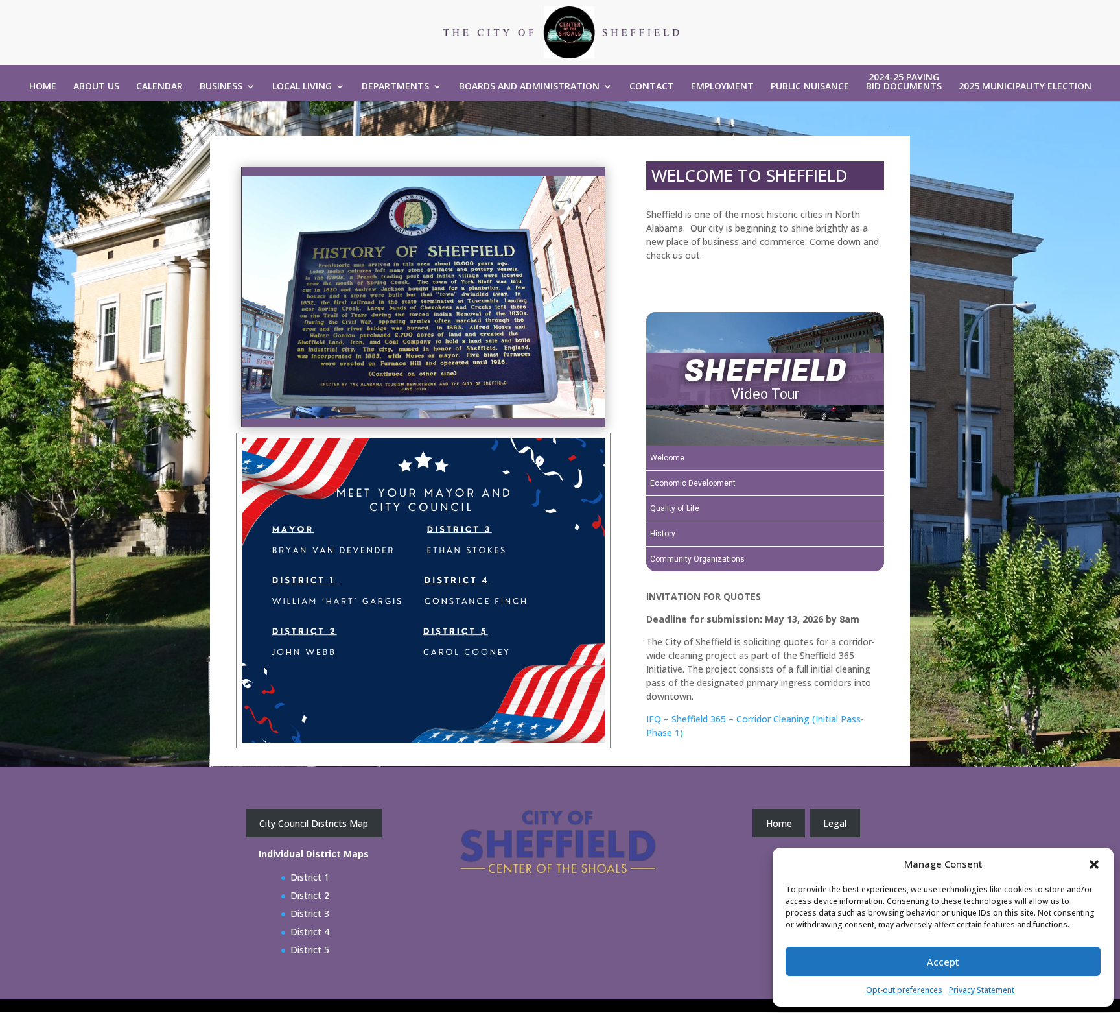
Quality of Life (674, 508)
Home (42, 87)
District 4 (309, 931)
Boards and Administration (529, 87)
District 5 (309, 950)
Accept (943, 961)
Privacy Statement (981, 989)
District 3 (309, 913)
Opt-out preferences (904, 989)
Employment (722, 87)
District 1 (309, 877)
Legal (834, 823)
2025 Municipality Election (1025, 87)
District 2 (309, 895)
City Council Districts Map (313, 823)
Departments (395, 87)
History (662, 533)
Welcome (667, 457)
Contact (651, 87)
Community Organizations (697, 559)
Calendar (159, 87)
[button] (1094, 864)
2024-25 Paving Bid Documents (904, 82)
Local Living (302, 87)
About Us (96, 87)
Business (221, 87)
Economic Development (693, 483)
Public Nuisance (810, 87)
